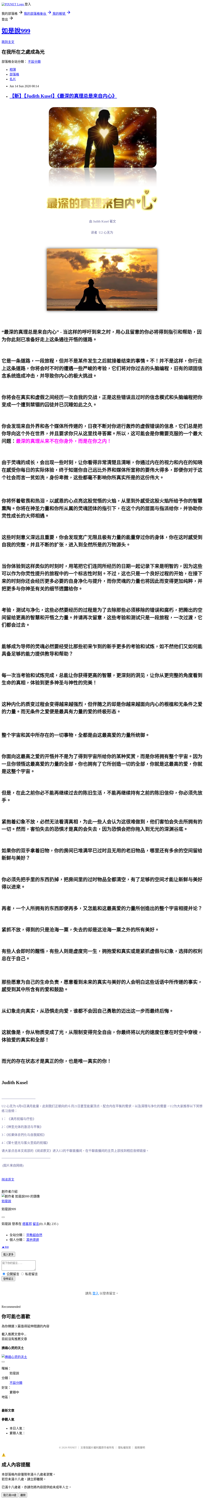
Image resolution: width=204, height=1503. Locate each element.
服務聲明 (140, 1447)
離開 (23, 1495)
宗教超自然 (34, 1235)
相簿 (13, 69)
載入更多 (8, 1254)
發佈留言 (8, 1278)
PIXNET (72, 1447)
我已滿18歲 (9, 1495)
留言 (36, 1224)
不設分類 (34, 61)
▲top (5, 1246)
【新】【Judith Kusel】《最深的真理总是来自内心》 (63, 96)
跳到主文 (8, 42)
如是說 (6, 1201)
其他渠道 (32, 1239)
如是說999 (16, 30)
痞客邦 (27, 1224)
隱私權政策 (124, 1447)
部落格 (14, 74)
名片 (13, 79)
